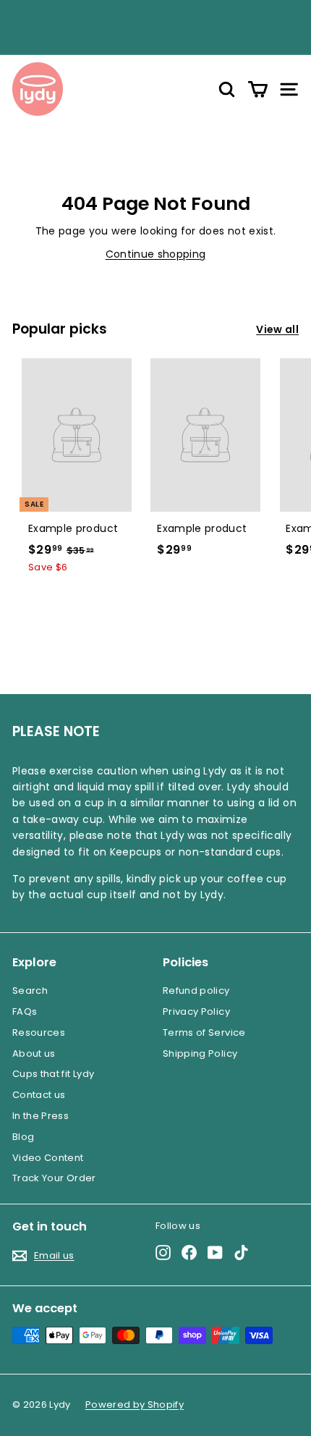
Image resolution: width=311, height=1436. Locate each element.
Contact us (39, 1095)
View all (277, 329)
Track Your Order (54, 1178)
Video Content (48, 1158)
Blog (23, 1137)
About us (34, 1053)
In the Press (40, 1116)
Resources (38, 1032)
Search (30, 990)
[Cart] (258, 89)
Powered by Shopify (134, 1404)
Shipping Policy (200, 1053)
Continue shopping (156, 254)
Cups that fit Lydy (53, 1074)
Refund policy (196, 990)
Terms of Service (204, 1032)
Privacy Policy (196, 1011)
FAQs (24, 1011)
